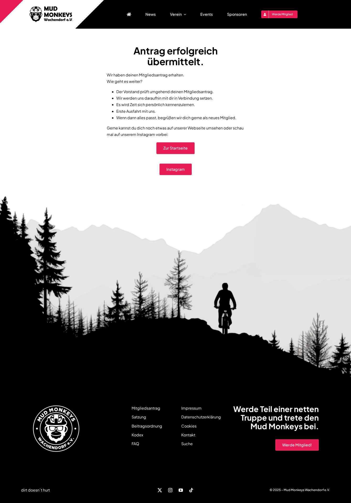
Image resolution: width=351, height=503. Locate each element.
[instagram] (170, 490)
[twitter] (160, 490)
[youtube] (181, 490)
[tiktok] (191, 490)
